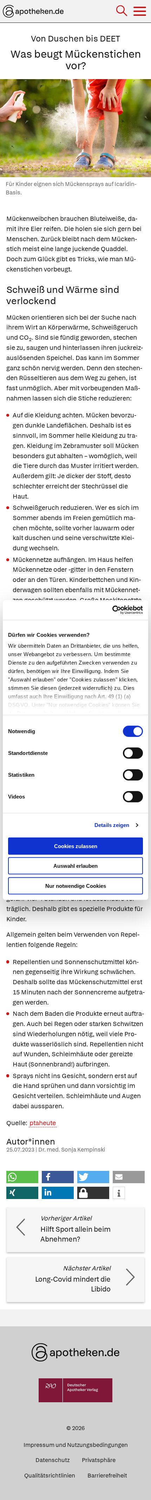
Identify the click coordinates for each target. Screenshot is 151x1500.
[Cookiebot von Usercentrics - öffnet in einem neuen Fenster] (112, 610)
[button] (22, 1177)
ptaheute (42, 1123)
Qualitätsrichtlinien (49, 1475)
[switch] (133, 752)
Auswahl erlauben (75, 866)
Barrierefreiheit (107, 1475)
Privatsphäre (99, 1460)
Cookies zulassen (75, 846)
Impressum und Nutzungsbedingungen (76, 1445)
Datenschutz (52, 1460)
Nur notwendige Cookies (75, 886)
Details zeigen (111, 825)
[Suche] (122, 11)
